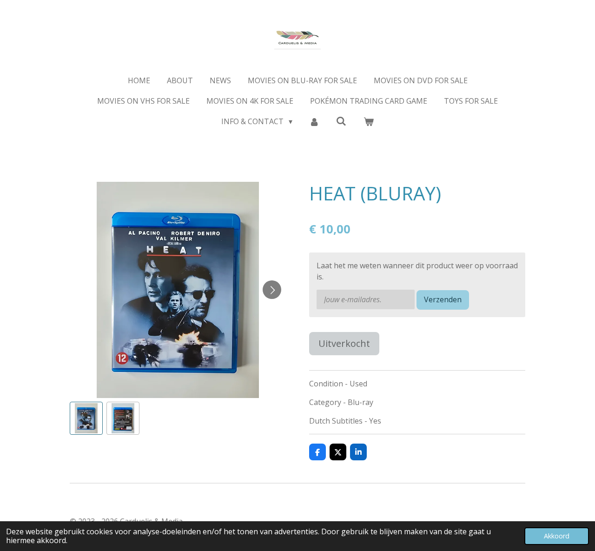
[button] (86, 418)
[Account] (314, 121)
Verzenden (443, 299)
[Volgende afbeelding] (272, 289)
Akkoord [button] (556, 535)
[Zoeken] (341, 120)
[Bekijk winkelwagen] (368, 121)
